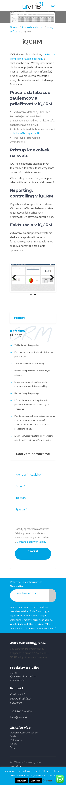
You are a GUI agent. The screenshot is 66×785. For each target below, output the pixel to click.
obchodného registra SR (26, 133)
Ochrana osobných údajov (24, 732)
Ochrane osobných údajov (31, 542)
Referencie (16, 740)
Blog (12, 747)
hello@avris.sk (18, 717)
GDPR (13, 672)
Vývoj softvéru (17, 680)
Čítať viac (47, 780)
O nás (13, 736)
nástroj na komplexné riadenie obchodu (32, 56)
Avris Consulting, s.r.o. (29, 762)
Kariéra (13, 743)
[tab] (33, 318)
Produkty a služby (32, 27)
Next (51, 278)
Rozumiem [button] (21, 780)
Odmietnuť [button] (35, 780)
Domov (14, 27)
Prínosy (19, 318)
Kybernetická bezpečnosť (23, 676)
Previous (15, 278)
